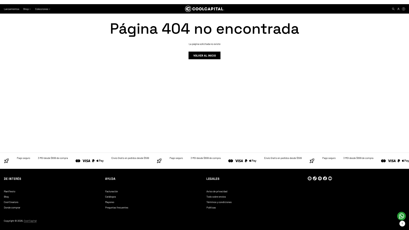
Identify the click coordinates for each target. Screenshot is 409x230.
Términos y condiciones (219, 201)
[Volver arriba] (402, 223)
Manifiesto (9, 191)
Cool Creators (11, 201)
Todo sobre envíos (216, 196)
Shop (26, 8)
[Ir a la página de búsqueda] (393, 9)
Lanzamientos (11, 8)
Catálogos (110, 196)
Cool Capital (30, 220)
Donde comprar (12, 207)
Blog (6, 196)
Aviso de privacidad (216, 191)
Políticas (211, 207)
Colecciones (41, 8)
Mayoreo (109, 201)
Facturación (111, 191)
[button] (393, 9)
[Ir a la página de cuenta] (398, 9)
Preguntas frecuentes (116, 207)
